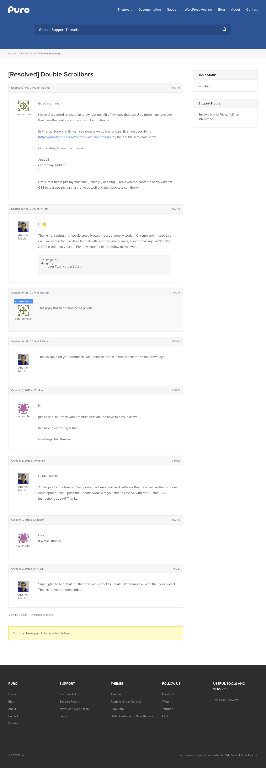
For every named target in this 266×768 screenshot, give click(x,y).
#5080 (176, 520)
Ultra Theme (28, 53)
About (235, 9)
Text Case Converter (226, 700)
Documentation (149, 9)
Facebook (168, 694)
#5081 (176, 568)
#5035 (176, 390)
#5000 (176, 209)
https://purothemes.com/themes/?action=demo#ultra (77, 137)
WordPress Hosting (198, 9)
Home (12, 694)
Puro (21, 755)
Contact (252, 9)
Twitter (166, 701)
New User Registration (74, 709)
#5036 (176, 460)
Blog (221, 9)
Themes (123, 9)
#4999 (176, 88)
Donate (13, 723)
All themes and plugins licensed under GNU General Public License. (219, 755)
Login (63, 716)
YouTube (167, 709)
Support (173, 9)
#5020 (176, 341)
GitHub (166, 716)
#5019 (176, 292)
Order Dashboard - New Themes (132, 716)
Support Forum (69, 701)
